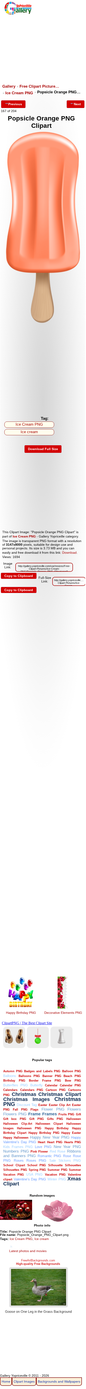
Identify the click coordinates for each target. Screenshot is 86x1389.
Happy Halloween (15, 1137)
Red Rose (57, 1151)
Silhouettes (73, 1165)
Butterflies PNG (15, 1085)
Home (6, 1381)
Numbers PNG (16, 1151)
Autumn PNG (12, 1071)
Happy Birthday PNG (21, 1012)
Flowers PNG (15, 1114)
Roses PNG (36, 1160)
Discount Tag (27, 1105)
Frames (49, 1113)
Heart (41, 1142)
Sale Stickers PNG (65, 1160)
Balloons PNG (29, 1076)
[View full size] (43, 323)
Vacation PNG (55, 1174)
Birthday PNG (14, 1080)
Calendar (51, 1085)
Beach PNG (72, 1076)
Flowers (74, 1109)
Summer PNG (57, 1169)
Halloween (73, 1119)
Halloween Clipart (49, 1123)
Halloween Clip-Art (17, 1123)
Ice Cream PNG (19, 93)
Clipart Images (24, 1381)
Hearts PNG (72, 1142)
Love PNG (43, 1147)
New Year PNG (67, 1147)
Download (69, 552)
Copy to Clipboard (18, 576)
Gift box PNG (14, 1119)
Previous (15, 104)
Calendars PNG (31, 1090)
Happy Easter (71, 1133)
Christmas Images (26, 1099)
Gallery (8, 86)
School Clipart (14, 1165)
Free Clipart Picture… (39, 86)
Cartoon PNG (56, 1090)
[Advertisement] (42, 47)
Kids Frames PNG (18, 1147)
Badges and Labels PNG (42, 1071)
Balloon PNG (71, 1071)
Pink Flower (39, 1151)
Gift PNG (36, 1119)
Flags (34, 1109)
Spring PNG (37, 1169)
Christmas (24, 1094)
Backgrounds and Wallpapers (59, 1381)
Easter (42, 1105)
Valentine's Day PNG (30, 1179)
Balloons (9, 1076)
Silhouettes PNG (15, 1169)
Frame (34, 1113)
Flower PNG (53, 1109)
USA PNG (34, 1174)
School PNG (36, 1165)
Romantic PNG (49, 1156)
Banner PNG (51, 1076)
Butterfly (36, 1085)
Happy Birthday (57, 1128)
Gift (78, 1114)
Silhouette (55, 1165)
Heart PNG (54, 1142)
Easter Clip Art (59, 1105)
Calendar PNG (70, 1085)
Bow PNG (73, 1080)
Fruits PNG (66, 1114)
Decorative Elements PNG (63, 1012)
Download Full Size (43, 449)
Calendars (10, 1090)
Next (77, 104)
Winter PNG (56, 1179)
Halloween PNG (29, 1128)
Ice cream (29, 432)
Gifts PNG (55, 1119)
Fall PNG (20, 1109)
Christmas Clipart (59, 1094)
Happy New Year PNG (49, 1137)
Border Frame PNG (45, 1080)
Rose (67, 1156)
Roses (19, 1160)
